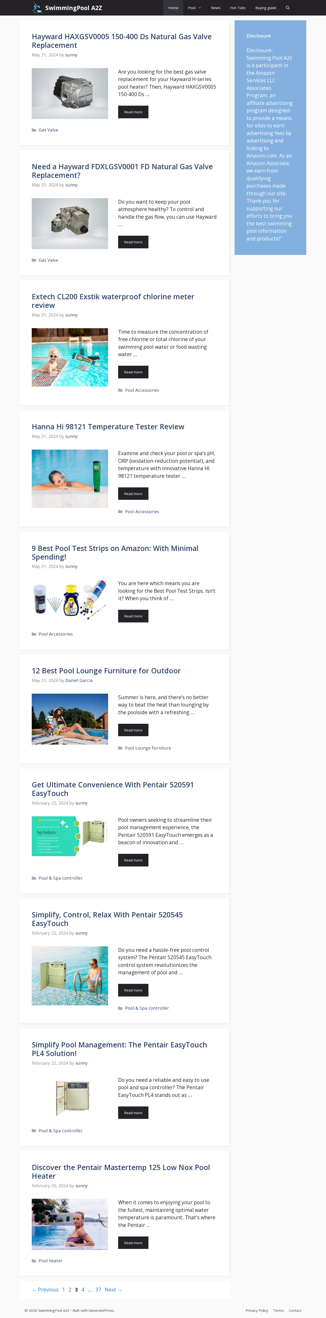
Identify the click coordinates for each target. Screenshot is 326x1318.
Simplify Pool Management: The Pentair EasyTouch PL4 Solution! (119, 1049)
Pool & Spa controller (61, 878)
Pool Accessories (142, 390)
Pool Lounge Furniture (148, 748)
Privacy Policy (257, 1310)
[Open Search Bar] (287, 8)
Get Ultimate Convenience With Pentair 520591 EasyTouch (113, 789)
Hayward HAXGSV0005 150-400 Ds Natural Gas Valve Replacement (122, 41)
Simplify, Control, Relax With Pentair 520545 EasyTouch (107, 919)
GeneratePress (101, 1310)
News (216, 7)
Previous (45, 1289)
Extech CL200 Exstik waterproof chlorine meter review (113, 301)
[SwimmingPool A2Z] (37, 8)
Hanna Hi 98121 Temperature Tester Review (108, 426)
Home (173, 7)
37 (98, 1289)
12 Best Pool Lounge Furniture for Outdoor (106, 670)
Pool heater (51, 1261)
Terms (278, 1310)
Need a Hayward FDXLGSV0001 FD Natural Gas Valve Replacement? (122, 171)
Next (113, 1289)
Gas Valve (48, 130)
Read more (133, 111)
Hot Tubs (238, 7)
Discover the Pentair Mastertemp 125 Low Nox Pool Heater (121, 1171)
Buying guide (265, 7)
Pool (191, 7)
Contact (295, 1310)
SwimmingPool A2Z (73, 8)
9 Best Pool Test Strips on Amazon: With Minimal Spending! (115, 552)
